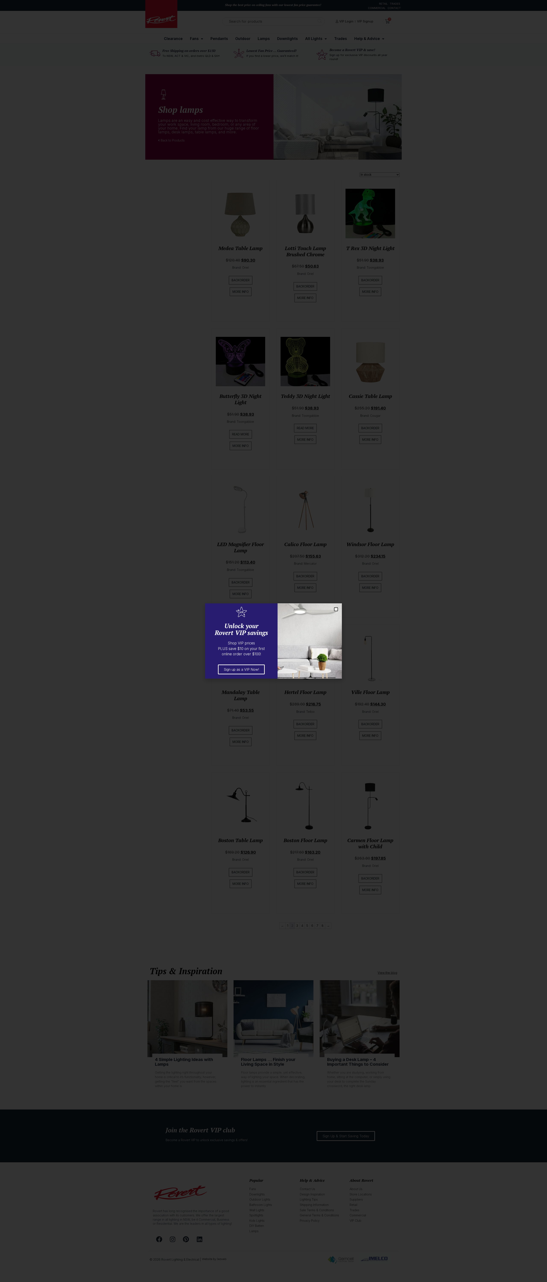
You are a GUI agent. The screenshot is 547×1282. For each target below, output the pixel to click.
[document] (273, 641)
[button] (336, 609)
